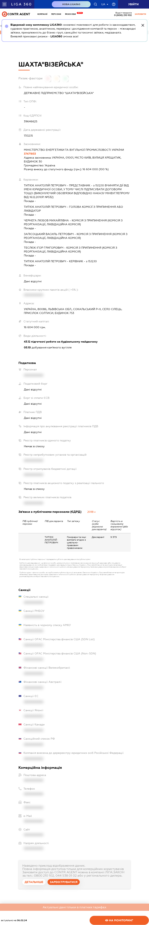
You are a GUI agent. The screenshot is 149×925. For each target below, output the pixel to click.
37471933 (30, 153)
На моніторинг (120, 920)
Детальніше (34, 882)
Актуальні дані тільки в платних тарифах (74, 907)
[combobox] (91, 511)
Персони (56, 14)
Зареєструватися (63, 882)
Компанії (42, 14)
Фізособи (71, 14)
